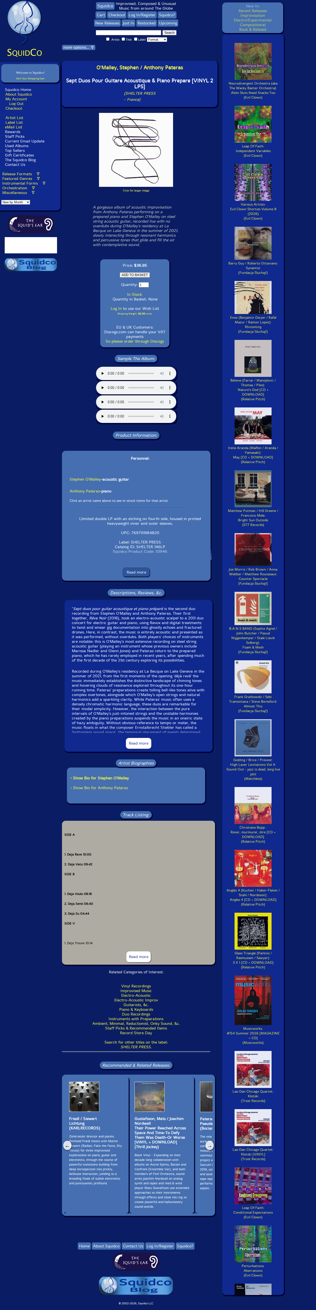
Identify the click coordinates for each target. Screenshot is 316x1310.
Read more (136, 572)
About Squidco (18, 94)
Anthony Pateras (85, 491)
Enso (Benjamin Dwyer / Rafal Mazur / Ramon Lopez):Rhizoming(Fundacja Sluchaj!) (253, 324)
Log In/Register (142, 15)
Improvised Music (136, 990)
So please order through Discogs (135, 341)
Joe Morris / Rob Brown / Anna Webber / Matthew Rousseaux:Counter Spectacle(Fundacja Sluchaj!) (253, 576)
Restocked (147, 23)
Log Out (16, 103)
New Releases (107, 23)
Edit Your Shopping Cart (30, 78)
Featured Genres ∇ (21, 178)
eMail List (13, 127)
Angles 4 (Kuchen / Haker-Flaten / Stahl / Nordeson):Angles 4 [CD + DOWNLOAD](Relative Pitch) (253, 897)
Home (84, 1246)
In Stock (134, 294)
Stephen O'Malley (85, 479)
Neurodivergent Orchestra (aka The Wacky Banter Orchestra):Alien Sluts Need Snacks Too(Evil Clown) (253, 90)
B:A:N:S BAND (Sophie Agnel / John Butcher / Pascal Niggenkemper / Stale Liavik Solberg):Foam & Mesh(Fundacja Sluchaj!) (253, 640)
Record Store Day (136, 1033)
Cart (101, 15)
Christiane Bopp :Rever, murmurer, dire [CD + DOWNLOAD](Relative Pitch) (253, 834)
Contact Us (14, 164)
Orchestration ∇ (18, 188)
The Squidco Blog (20, 159)
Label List (14, 122)
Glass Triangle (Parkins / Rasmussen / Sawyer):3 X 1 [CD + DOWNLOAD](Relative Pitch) (253, 960)
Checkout (13, 108)
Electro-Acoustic (136, 995)
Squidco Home (18, 89)
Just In (128, 23)
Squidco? (167, 15)
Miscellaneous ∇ (18, 192)
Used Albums (16, 145)
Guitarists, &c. (136, 1004)
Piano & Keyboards (136, 1009)
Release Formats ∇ (21, 174)
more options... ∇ (78, 47)
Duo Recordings (136, 1014)
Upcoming (168, 23)
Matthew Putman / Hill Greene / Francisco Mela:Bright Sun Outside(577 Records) (253, 518)
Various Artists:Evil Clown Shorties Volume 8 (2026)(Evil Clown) (253, 211)
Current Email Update (24, 141)
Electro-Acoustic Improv (136, 1000)
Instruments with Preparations (136, 1018)
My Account (16, 99)
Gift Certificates (19, 155)
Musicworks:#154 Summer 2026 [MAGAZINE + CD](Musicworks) (253, 1036)
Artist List (14, 117)
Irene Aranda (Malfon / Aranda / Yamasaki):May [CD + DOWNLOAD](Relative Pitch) (253, 455)
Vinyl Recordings (136, 986)
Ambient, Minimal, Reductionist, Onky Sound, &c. (136, 1023)
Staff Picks (14, 136)
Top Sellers (15, 150)
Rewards (12, 131)
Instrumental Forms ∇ (23, 183)
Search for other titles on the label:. (136, 1044)
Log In (116, 308)
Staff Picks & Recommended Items (136, 1028)
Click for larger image (136, 190)
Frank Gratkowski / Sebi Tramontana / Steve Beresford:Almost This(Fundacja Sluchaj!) (253, 704)
